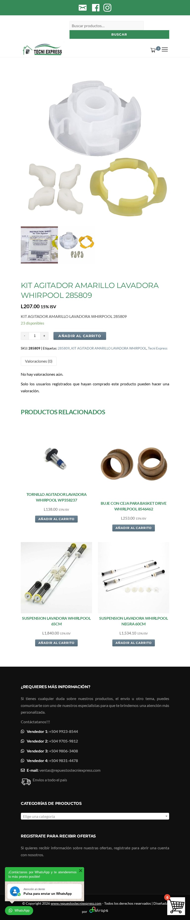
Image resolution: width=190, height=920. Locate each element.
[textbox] (95, 816)
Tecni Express (157, 348)
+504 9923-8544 (63, 731)
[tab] (39, 361)
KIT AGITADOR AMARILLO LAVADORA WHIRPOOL (108, 348)
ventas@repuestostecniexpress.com (69, 770)
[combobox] (95, 816)
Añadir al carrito (79, 336)
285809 (64, 348)
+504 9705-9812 (63, 741)
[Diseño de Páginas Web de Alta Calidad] (98, 911)
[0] (152, 49)
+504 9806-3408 (63, 750)
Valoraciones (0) (38, 361)
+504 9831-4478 (63, 760)
